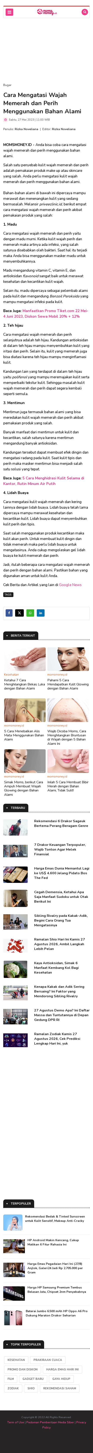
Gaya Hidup (61, 1379)
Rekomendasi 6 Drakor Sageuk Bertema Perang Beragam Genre (61, 823)
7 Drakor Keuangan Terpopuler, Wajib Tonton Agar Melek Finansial (60, 849)
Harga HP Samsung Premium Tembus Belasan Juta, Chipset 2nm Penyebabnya (56, 1289)
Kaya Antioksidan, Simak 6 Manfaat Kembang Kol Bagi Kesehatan (56, 968)
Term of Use (15, 1422)
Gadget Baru (33, 1379)
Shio (31, 1388)
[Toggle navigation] (9, 12)
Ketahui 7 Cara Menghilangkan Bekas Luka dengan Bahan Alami (24, 684)
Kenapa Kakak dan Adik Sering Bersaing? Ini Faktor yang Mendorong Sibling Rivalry (59, 991)
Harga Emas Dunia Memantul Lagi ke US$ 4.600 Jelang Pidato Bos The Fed (61, 873)
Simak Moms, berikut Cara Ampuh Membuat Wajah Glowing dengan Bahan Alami (23, 788)
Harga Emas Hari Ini (62, 1369)
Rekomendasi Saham (59, 1388)
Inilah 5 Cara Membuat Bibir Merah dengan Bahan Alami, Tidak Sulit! (67, 786)
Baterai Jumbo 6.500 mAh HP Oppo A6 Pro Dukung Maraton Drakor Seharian (57, 1313)
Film (11, 1379)
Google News (70, 584)
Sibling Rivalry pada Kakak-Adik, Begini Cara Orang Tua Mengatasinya (61, 920)
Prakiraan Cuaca (48, 1360)
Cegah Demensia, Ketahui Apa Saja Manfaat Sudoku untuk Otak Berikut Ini (61, 897)
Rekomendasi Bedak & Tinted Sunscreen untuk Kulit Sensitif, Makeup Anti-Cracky (55, 1218)
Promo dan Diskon (23, 1369)
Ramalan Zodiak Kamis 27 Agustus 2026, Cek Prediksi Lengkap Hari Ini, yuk (57, 1039)
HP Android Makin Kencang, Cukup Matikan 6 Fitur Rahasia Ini (53, 1242)
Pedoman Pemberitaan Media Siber (50, 1422)
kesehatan (16, 1360)
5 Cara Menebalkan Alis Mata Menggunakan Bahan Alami (24, 735)
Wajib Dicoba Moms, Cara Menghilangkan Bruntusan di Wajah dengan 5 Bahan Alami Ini (66, 737)
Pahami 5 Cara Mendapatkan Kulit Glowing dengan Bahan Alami (68, 684)
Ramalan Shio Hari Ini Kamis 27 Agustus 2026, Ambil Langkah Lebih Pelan (59, 944)
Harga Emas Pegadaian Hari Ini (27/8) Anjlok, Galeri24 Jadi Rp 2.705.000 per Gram (55, 1268)
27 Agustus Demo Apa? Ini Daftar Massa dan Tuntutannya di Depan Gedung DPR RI (62, 1015)
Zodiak (13, 1388)
